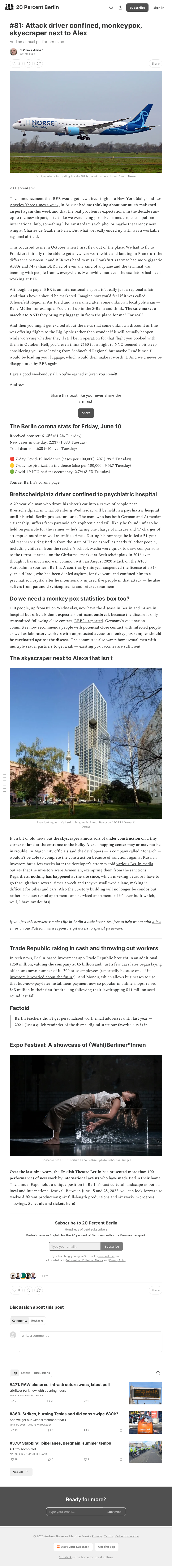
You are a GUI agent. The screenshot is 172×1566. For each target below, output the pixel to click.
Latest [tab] (25, 1373)
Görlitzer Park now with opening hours (38, 1390)
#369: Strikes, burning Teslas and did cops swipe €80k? (64, 1414)
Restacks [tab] (37, 1320)
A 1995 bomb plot (23, 1449)
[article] (86, 1393)
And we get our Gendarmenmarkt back (38, 1420)
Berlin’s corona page (42, 482)
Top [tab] (14, 1373)
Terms (108, 1536)
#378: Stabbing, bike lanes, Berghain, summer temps (60, 1443)
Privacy (97, 1536)
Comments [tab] (19, 1320)
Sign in (159, 7)
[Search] (111, 7)
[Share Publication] (120, 7)
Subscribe (137, 7)
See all (18, 1472)
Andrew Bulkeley (31, 49)
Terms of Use (106, 1256)
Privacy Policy (117, 1260)
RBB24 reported (88, 621)
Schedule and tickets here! (51, 1204)
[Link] (3, 426)
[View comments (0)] (28, 63)
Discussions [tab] (42, 1373)
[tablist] (28, 1320)
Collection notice (127, 1536)
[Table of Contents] (5, 783)
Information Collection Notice (84, 1260)
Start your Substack (75, 1547)
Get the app (106, 1547)
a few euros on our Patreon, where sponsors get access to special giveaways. (85, 925)
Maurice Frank (37, 1454)
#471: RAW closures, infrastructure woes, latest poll (60, 1384)
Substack (65, 1557)
